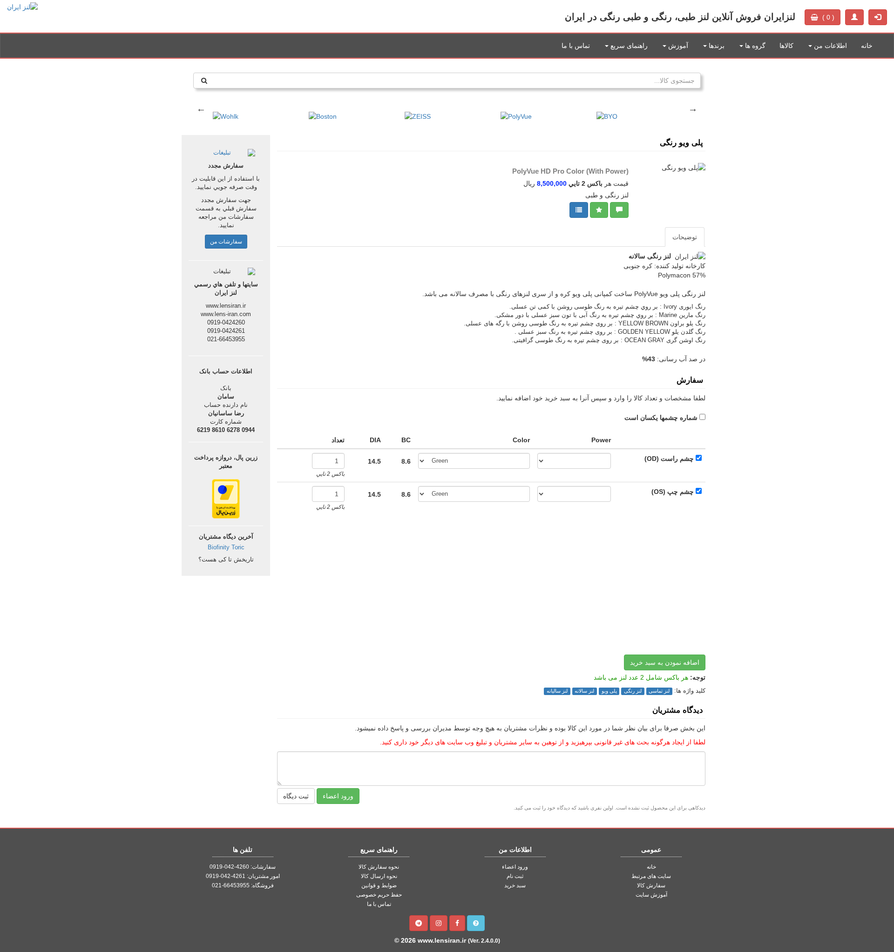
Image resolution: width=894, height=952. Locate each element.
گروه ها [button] (754, 45)
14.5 (374, 461)
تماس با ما (576, 45)
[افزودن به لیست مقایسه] (578, 210)
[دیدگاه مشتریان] (619, 210)
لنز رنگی (633, 691)
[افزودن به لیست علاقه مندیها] (599, 210)
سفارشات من (226, 241)
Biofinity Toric (226, 547)
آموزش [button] (677, 45)
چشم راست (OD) (669, 458)
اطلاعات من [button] (829, 45)
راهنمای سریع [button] (628, 45)
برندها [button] (716, 45)
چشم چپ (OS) (672, 491)
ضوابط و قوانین (379, 885)
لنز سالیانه (557, 691)
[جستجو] (204, 80)
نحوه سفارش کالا (379, 867)
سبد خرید (515, 885)
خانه (867, 45)
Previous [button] (201, 108)
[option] (256, 111)
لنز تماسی (659, 691)
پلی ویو (609, 691)
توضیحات (684, 237)
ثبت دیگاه (296, 796)
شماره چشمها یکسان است (661, 417)
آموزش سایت (651, 894)
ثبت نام (515, 876)
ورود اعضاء (338, 796)
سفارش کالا (651, 885)
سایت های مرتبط (651, 876)
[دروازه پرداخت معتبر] (226, 498)
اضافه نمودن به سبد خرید (664, 662)
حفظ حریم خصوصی (379, 894)
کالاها (786, 45)
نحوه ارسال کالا (379, 876)
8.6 (406, 461)
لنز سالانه (584, 691)
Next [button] (693, 108)
